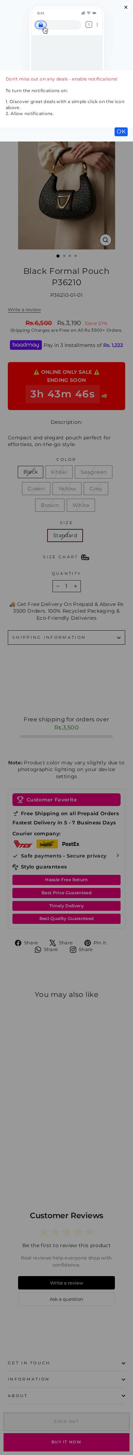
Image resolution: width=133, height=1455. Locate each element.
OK (121, 131)
